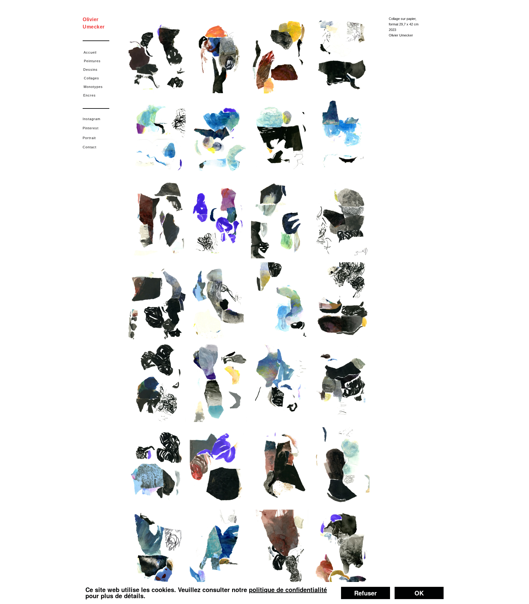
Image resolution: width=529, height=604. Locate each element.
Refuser (365, 592)
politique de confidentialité (288, 589)
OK (419, 592)
